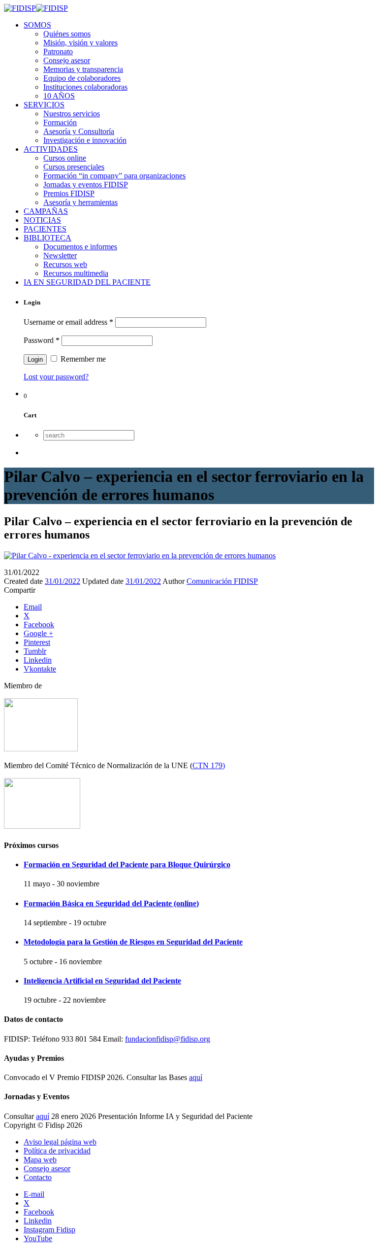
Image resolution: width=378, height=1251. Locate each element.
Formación (60, 122)
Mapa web (40, 1159)
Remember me (82, 359)
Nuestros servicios (71, 113)
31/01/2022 (62, 581)
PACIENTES (45, 229)
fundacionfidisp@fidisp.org (167, 1039)
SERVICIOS (44, 105)
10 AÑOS (59, 96)
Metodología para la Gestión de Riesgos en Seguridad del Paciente (133, 942)
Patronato (58, 51)
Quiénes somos (67, 34)
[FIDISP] (36, 8)
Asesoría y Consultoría (78, 131)
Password (42, 340)
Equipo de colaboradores (82, 78)
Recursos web (65, 264)
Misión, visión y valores (80, 42)
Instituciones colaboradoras (85, 87)
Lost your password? (56, 376)
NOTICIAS (42, 220)
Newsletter (60, 255)
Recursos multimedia (75, 273)
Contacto (38, 1177)
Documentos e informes (80, 246)
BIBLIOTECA (47, 238)
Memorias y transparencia (83, 69)
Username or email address (68, 322)
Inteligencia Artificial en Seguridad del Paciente (102, 981)
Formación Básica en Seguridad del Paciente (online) (111, 903)
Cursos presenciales (73, 167)
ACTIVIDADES (51, 149)
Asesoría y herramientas (80, 202)
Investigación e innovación (84, 140)
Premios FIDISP (68, 193)
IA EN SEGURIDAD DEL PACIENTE (87, 282)
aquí (195, 1077)
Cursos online (64, 158)
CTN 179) (208, 765)
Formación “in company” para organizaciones (114, 175)
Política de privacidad (57, 1151)
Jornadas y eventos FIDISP (85, 184)
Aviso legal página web (60, 1142)
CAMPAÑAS (46, 211)
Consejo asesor (66, 60)
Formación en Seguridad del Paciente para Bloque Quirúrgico (127, 864)
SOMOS (37, 25)
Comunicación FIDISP (222, 581)
